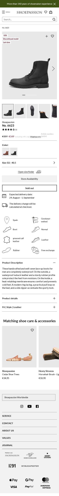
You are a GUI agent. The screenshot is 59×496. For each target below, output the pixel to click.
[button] (29, 129)
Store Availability (29, 178)
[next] (53, 68)
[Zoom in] (46, 36)
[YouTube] (29, 406)
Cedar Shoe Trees (10, 374)
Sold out (29, 188)
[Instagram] (21, 406)
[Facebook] (37, 406)
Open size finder (26, 171)
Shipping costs (35, 137)
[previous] (6, 68)
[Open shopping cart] (50, 12)
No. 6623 (5, 28)
